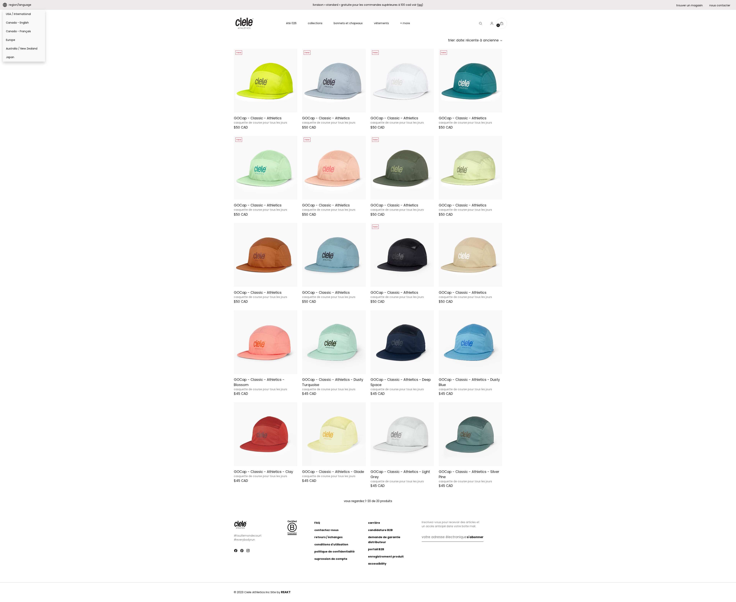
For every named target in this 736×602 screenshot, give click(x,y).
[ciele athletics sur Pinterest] (242, 551)
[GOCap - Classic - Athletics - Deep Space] (402, 342)
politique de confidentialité (334, 551)
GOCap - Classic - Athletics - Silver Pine (469, 474)
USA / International (18, 14)
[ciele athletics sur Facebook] (236, 551)
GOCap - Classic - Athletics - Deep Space (400, 382)
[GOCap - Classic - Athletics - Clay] (265, 434)
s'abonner (475, 537)
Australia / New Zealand (21, 48)
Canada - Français (18, 31)
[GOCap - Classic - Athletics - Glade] (334, 434)
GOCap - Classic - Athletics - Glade (333, 471)
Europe (10, 40)
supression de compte (330, 559)
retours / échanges (328, 537)
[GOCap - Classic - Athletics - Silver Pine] (470, 434)
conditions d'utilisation (331, 544)
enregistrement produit (386, 556)
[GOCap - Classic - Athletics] (265, 80)
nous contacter (719, 5)
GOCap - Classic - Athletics (258, 118)
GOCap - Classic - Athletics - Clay (263, 471)
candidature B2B (380, 530)
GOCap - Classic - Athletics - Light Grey (400, 474)
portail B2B (376, 549)
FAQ (317, 523)
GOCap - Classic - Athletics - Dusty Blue (469, 382)
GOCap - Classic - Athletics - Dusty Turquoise (332, 382)
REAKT (286, 592)
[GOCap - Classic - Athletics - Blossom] (265, 342)
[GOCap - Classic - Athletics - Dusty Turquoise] (334, 342)
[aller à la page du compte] (490, 23)
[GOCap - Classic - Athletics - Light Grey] (402, 434)
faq (419, 5)
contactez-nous (326, 530)
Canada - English (17, 23)
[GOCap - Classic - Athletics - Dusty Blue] (470, 342)
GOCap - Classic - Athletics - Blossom (259, 382)
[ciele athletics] (244, 23)
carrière (374, 523)
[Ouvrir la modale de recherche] (480, 23)
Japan (10, 57)
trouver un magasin (689, 5)
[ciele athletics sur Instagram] (248, 551)
